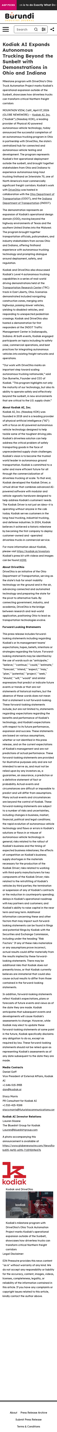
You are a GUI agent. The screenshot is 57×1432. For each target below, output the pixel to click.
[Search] (36, 29)
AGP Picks (8, 5)
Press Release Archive (33, 1412)
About (13, 1412)
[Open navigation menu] (6, 29)
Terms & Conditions (28, 1426)
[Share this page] (52, 29)
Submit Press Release (29, 1419)
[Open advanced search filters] (43, 29)
